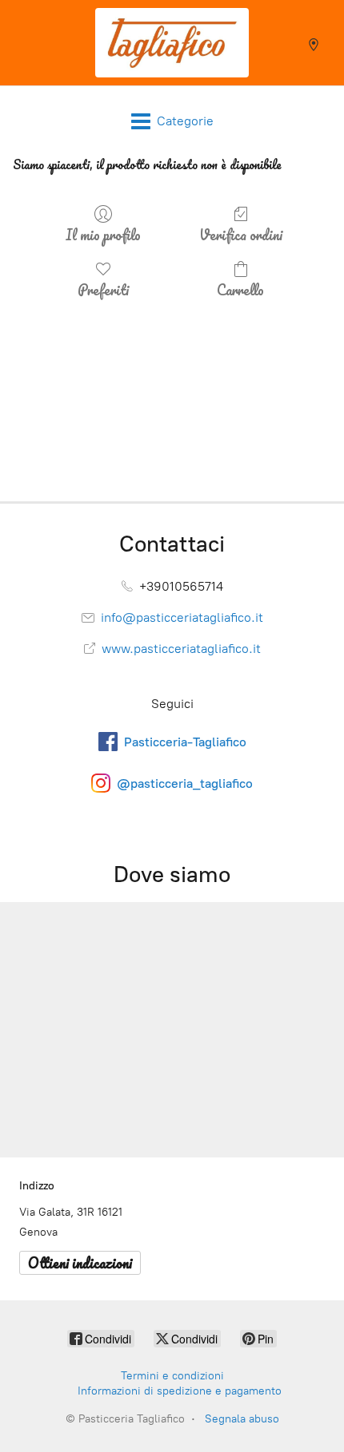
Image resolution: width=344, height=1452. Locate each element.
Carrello (240, 288)
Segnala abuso (242, 1419)
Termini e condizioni (172, 1376)
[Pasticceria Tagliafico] (172, 42)
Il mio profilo (103, 233)
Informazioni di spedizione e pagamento (180, 1391)
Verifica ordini (240, 233)
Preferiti (103, 288)
